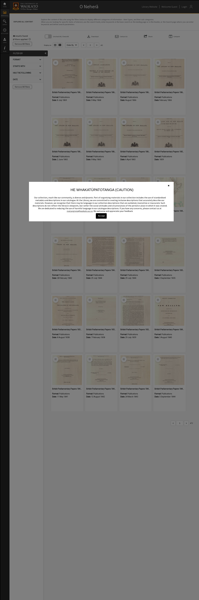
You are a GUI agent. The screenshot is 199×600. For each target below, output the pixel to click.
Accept (101, 216)
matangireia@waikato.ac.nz (80, 211)
